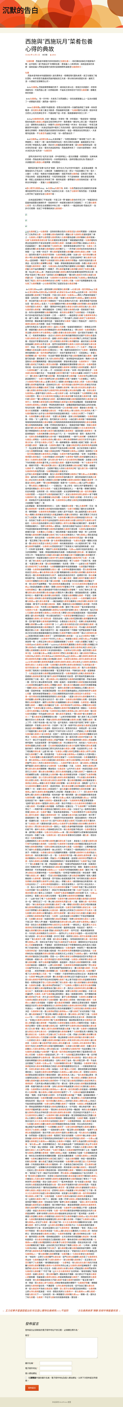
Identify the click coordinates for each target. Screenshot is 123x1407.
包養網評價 (45, 254)
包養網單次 (76, 67)
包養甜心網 (39, 122)
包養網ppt (83, 278)
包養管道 (69, 231)
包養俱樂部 (36, 266)
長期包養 (43, 240)
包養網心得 (34, 237)
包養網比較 (34, 324)
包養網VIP (45, 408)
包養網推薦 (35, 240)
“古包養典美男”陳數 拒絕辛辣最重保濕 (99, 1310)
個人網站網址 (31, 1373)
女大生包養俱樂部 (46, 396)
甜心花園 (60, 327)
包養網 (34, 87)
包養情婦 (58, 208)
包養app (38, 272)
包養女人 (90, 246)
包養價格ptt (48, 332)
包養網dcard (73, 295)
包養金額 (52, 266)
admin (54, 55)
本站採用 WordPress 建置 (61, 1402)
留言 (27, 1335)
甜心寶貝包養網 (33, 188)
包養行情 (59, 188)
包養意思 (42, 133)
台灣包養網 (32, 292)
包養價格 (31, 370)
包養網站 (63, 272)
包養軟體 (30, 61)
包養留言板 (63, 292)
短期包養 (64, 61)
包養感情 (71, 283)
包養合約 (81, 364)
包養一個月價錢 (84, 254)
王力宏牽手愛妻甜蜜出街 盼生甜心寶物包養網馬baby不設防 (35, 1310)
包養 (27, 72)
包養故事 (33, 373)
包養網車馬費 (38, 119)
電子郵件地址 (31, 1368)
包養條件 (75, 191)
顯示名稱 (29, 1363)
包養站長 (74, 373)
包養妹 (53, 234)
